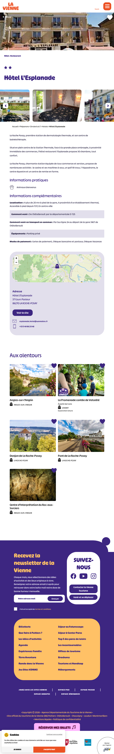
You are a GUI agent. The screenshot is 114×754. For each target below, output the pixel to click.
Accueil (15, 126)
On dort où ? (35, 126)
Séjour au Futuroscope (70, 626)
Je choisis (17, 749)
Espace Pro (64, 690)
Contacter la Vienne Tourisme (83, 589)
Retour (8, 16)
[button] (5, 105)
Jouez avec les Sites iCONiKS (33, 690)
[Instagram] (93, 576)
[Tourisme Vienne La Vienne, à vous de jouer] (11, 6)
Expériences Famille (30, 651)
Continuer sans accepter (54, 734)
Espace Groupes (42, 694)
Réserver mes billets (55, 728)
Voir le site (23, 313)
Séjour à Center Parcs (70, 633)
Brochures (64, 657)
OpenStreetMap (91, 281)
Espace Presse (88, 690)
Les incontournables (69, 645)
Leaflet (84, 281)
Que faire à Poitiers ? (30, 633)
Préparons (24, 126)
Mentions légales (43, 719)
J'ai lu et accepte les (35, 609)
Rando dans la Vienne (31, 663)
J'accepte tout (49, 749)
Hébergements (66, 669)
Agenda (23, 645)
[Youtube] (83, 576)
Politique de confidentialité (67, 719)
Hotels (45, 126)
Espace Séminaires (70, 694)
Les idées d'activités (30, 639)
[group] (57, 106)
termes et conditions (43, 609)
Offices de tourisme (69, 651)
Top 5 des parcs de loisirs (72, 639)
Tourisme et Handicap (70, 663)
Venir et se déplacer (83, 597)
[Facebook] (73, 576)
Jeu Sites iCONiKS (28, 669)
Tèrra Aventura (27, 657)
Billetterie (25, 626)
